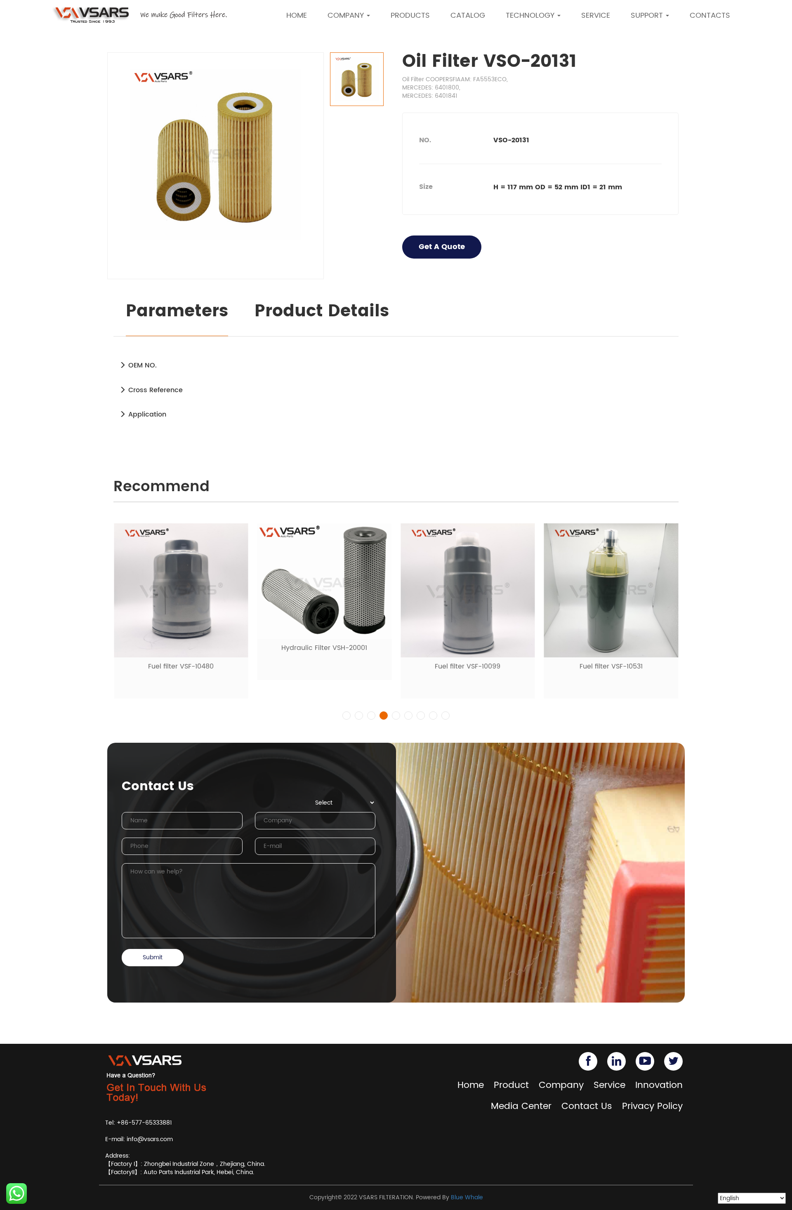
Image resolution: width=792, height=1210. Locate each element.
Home (470, 1085)
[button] (346, 715)
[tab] (396, 365)
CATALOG (467, 15)
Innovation (659, 1085)
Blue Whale (467, 1197)
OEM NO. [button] (141, 365)
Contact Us (586, 1106)
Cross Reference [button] (154, 390)
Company (561, 1085)
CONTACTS (710, 15)
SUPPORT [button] (648, 15)
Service (609, 1085)
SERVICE (595, 15)
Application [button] (146, 414)
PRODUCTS (410, 15)
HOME (296, 15)
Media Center (521, 1106)
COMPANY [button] (347, 15)
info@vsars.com (150, 1139)
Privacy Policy (652, 1106)
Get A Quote (442, 247)
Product (511, 1085)
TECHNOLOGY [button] (531, 15)
